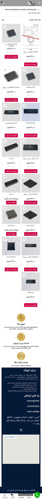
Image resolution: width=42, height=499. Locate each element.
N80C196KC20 (31, 226)
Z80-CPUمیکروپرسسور (11, 123)
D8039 (11, 159)
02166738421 (33, 406)
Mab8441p (31, 293)
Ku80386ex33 (11, 257)
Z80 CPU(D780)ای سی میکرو (31, 257)
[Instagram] (21, 429)
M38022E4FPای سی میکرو (30, 52)
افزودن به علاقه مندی (24, 27)
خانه (39, 10)
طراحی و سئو (29, 490)
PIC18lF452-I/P (31, 123)
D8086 (11, 194)
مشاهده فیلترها (34, 20)
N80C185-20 (11, 226)
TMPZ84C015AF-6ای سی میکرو (11, 87)
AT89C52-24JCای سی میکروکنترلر (11, 45)
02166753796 (32, 401)
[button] (30, 64)
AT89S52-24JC (30, 87)
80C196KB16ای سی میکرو (31, 194)
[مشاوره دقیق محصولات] (37, 494)
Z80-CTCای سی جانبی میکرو (30, 159)
